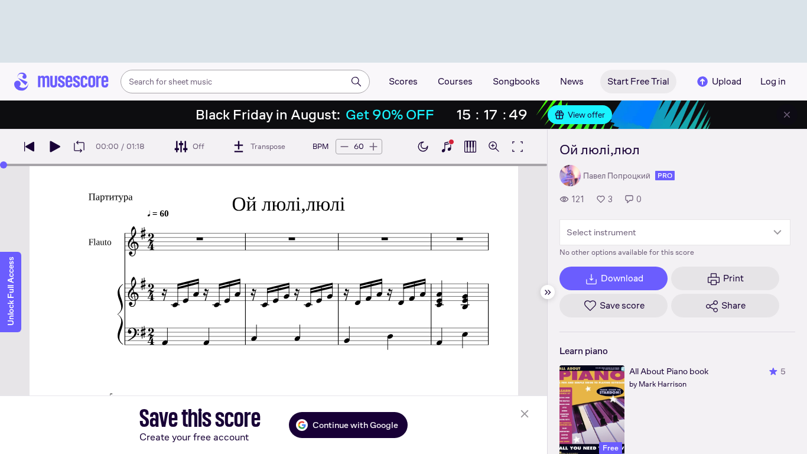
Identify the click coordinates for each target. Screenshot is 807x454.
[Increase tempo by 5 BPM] (373, 147)
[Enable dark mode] (423, 146)
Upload (726, 81)
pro (665, 175)
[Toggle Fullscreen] (517, 146)
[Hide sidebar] (548, 292)
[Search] (356, 81)
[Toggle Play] (54, 147)
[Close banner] (787, 114)
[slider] (3, 164)
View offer (586, 114)
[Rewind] (29, 146)
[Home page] (61, 81)
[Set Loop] (79, 146)
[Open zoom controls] (494, 146)
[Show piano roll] (470, 146)
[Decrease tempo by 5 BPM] (344, 147)
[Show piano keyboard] (446, 146)
